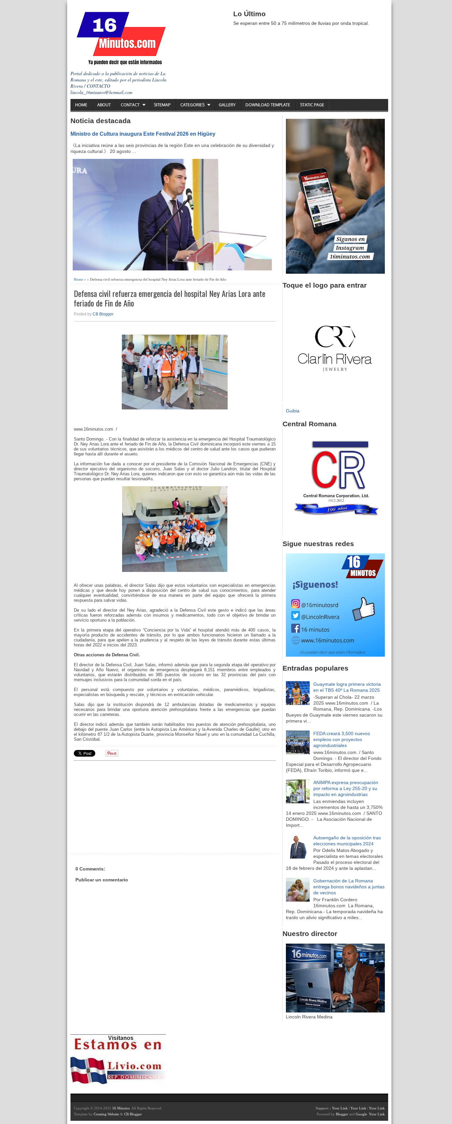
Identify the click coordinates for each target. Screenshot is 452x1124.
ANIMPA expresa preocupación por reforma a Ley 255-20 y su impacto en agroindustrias (345, 788)
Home (81, 104)
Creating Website (106, 1114)
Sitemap (162, 104)
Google (361, 1114)
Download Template (268, 104)
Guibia (292, 410)
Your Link (340, 1108)
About (104, 104)
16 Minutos (121, 1108)
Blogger (342, 1114)
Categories (192, 104)
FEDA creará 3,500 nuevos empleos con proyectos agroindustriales (341, 739)
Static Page (312, 104)
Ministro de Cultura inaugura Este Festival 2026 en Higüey (142, 134)
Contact (130, 104)
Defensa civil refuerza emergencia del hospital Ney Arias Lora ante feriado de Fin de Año (169, 298)
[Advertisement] (125, 806)
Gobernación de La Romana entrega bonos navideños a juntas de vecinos (348, 886)
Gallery (227, 104)
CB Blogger (103, 314)
